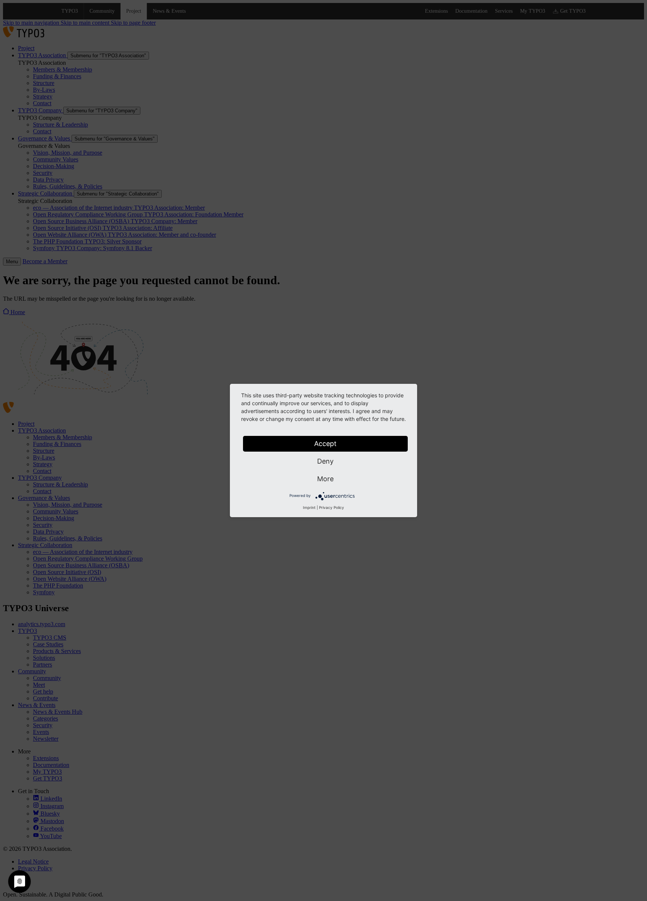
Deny (325, 461)
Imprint (309, 507)
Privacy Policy (331, 507)
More (325, 479)
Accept (325, 444)
